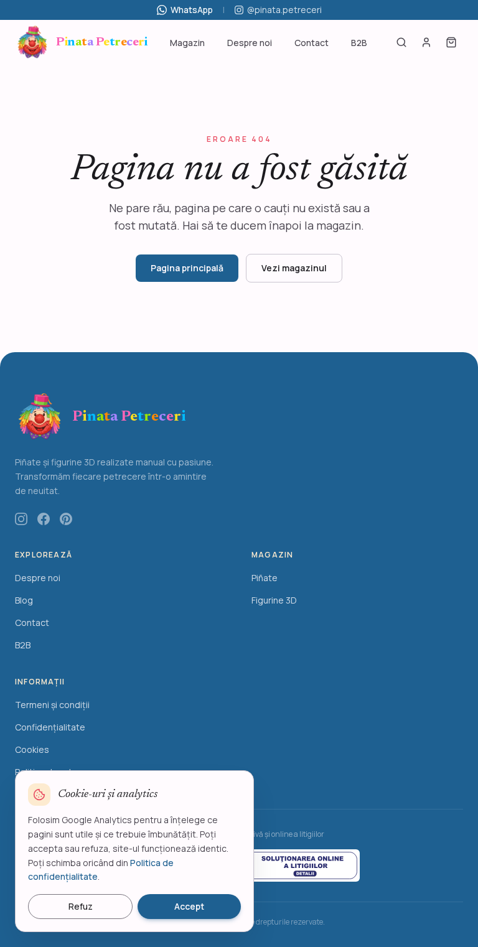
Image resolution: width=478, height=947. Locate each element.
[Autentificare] (426, 42)
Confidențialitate (50, 727)
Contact (311, 43)
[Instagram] (21, 519)
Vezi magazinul (294, 268)
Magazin (187, 43)
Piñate (264, 578)
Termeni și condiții (52, 705)
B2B (359, 43)
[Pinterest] (66, 519)
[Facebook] (43, 519)
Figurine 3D (274, 600)
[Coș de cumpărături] (451, 42)
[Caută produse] (401, 42)
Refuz (80, 906)
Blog (24, 600)
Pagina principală (187, 268)
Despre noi (249, 43)
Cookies (32, 749)
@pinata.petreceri (284, 10)
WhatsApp (192, 10)
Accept (189, 906)
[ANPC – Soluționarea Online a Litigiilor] (302, 865)
